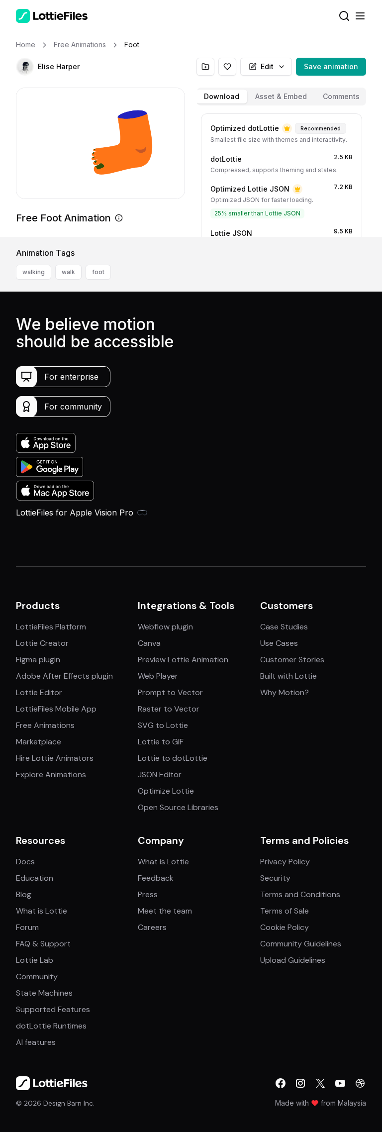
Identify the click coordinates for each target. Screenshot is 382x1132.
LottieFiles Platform (51, 626)
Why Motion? (284, 692)
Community (37, 976)
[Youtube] (340, 1083)
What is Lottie (41, 911)
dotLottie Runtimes (51, 1026)
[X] (320, 1083)
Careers (152, 927)
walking (33, 272)
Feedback (156, 878)
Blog (23, 894)
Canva (149, 643)
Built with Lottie (288, 676)
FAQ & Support (43, 943)
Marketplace (38, 741)
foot (98, 272)
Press (148, 894)
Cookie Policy (284, 927)
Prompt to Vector (170, 692)
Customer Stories (292, 659)
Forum (27, 927)
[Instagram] (300, 1083)
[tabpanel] (281, 173)
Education (34, 878)
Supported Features (53, 1009)
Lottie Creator (42, 643)
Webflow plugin (165, 626)
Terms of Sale (284, 911)
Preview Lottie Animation (183, 659)
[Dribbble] (360, 1083)
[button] (25, 67)
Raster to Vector (168, 709)
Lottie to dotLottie (172, 758)
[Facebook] (280, 1083)
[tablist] (281, 96)
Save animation (331, 66)
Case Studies (284, 626)
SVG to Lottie (163, 725)
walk (68, 272)
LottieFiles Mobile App (56, 709)
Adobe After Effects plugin (64, 676)
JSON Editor (160, 774)
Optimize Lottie (166, 791)
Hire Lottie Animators (55, 758)
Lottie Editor (39, 692)
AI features (36, 1042)
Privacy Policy (285, 861)
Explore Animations (51, 774)
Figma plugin (38, 659)
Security (275, 878)
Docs (25, 861)
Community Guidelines (300, 943)
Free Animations (45, 725)
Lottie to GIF (161, 741)
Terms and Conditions (300, 894)
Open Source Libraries (178, 807)
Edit (267, 66)
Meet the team (165, 911)
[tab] (221, 96)
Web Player (158, 676)
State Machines (44, 993)
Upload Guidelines (292, 960)
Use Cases (279, 643)
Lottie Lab (34, 960)
